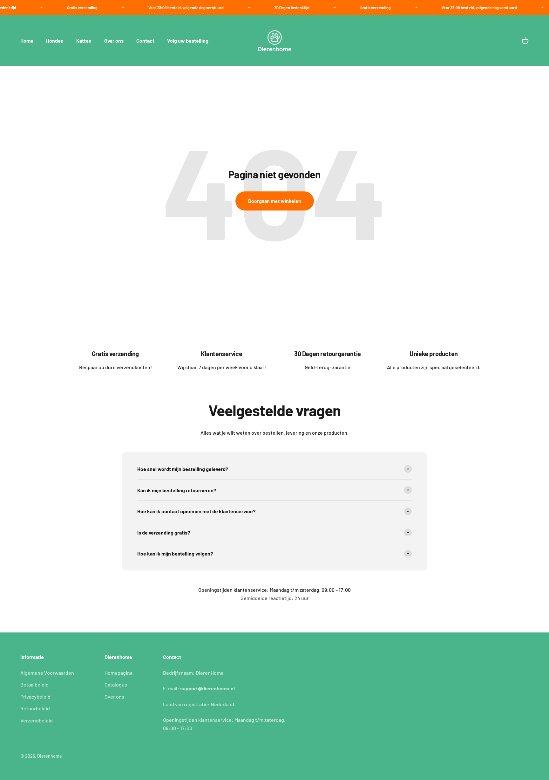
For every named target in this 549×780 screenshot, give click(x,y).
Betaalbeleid (34, 684)
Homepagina (118, 673)
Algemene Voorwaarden (47, 673)
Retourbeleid (35, 708)
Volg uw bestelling (187, 41)
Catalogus (116, 684)
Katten (84, 41)
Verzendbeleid (36, 720)
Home (26, 41)
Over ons (114, 41)
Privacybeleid (35, 697)
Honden (55, 41)
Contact (145, 41)
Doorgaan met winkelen (274, 201)
